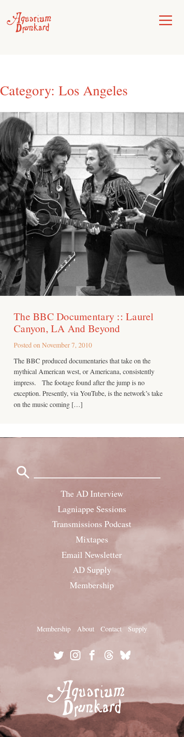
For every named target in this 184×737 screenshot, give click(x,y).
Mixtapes (92, 539)
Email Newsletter (92, 554)
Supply (137, 628)
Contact (111, 628)
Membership (92, 585)
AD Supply (92, 569)
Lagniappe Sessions (92, 509)
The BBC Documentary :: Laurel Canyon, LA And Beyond (84, 322)
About (85, 628)
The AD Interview (92, 493)
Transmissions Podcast (91, 524)
